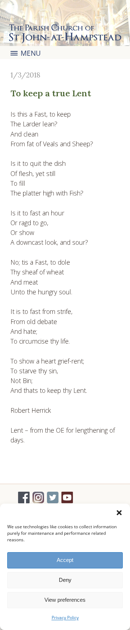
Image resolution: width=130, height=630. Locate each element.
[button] (119, 512)
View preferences (65, 600)
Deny (65, 580)
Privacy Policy (65, 617)
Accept (65, 560)
